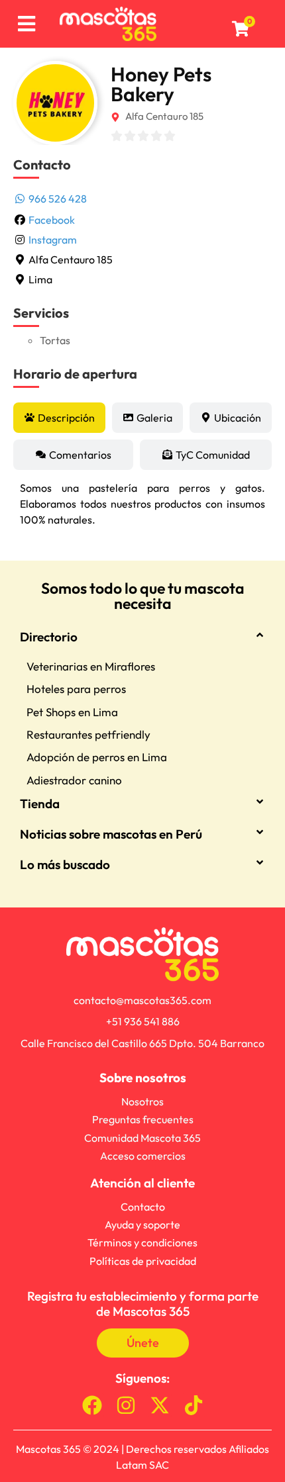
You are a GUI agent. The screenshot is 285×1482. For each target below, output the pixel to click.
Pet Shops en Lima (72, 712)
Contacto (143, 1206)
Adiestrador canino (74, 780)
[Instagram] (126, 1405)
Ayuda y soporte (142, 1224)
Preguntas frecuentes (143, 1119)
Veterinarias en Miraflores (91, 666)
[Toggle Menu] (26, 24)
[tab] (59, 417)
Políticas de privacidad (142, 1261)
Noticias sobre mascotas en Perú (111, 834)
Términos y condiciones (142, 1242)
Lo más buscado (65, 864)
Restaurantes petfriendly (88, 734)
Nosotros (142, 1101)
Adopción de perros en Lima (97, 757)
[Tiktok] (193, 1405)
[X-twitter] (160, 1405)
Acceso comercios (143, 1155)
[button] (142, 644)
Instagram (52, 239)
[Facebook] (92, 1405)
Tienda (40, 803)
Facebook (51, 219)
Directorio (49, 637)
